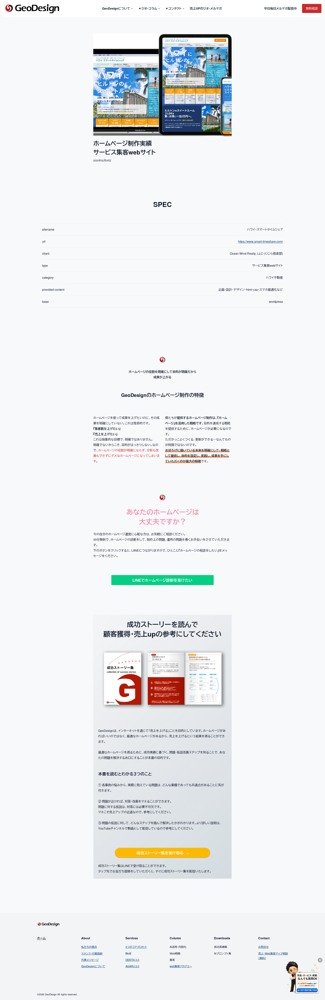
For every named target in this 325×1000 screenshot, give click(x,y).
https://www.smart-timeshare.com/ (260, 241)
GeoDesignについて (93, 966)
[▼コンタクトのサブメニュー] (182, 8)
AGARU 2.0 (132, 966)
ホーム (41, 938)
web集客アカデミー (181, 966)
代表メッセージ (90, 960)
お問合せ (263, 947)
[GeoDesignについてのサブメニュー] (131, 8)
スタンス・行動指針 (92, 953)
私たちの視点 (89, 947)
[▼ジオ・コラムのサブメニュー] (158, 8)
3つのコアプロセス (136, 947)
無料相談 (312, 8)
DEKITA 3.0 (132, 960)
